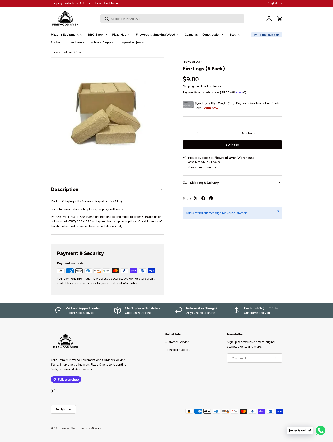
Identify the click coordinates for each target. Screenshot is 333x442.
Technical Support (102, 42)
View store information (202, 167)
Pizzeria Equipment (64, 35)
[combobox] (172, 18)
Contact (56, 42)
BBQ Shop (95, 35)
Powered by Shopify (89, 427)
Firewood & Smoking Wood (155, 35)
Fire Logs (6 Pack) (71, 51)
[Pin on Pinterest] (211, 198)
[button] (280, 18)
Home (54, 51)
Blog (233, 35)
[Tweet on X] (195, 198)
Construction (211, 35)
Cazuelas (191, 35)
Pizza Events (75, 42)
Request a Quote (131, 42)
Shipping (188, 86)
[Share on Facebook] (203, 198)
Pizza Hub (119, 35)
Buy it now (232, 144)
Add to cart (249, 133)
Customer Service (177, 342)
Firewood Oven (192, 61)
